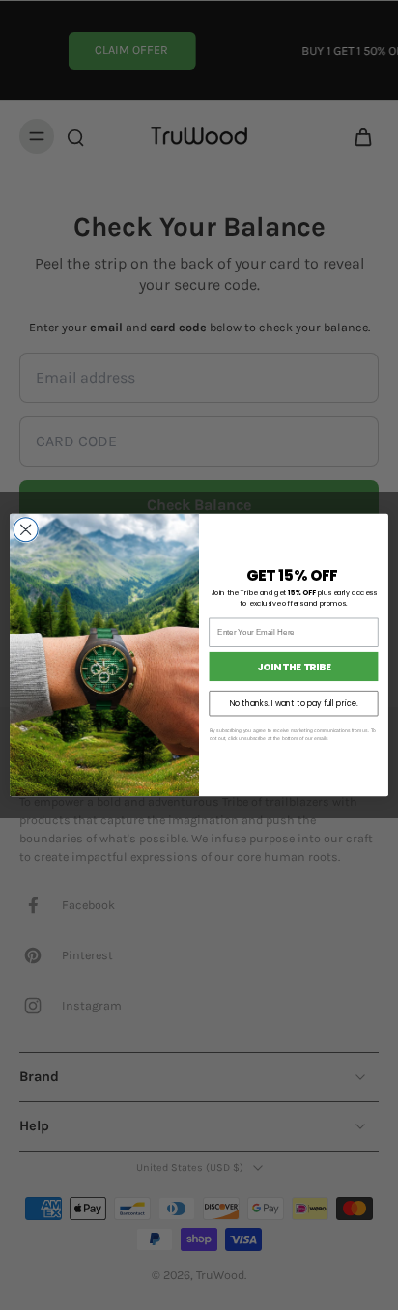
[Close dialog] (26, 530)
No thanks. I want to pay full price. (294, 703)
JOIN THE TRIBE (294, 666)
